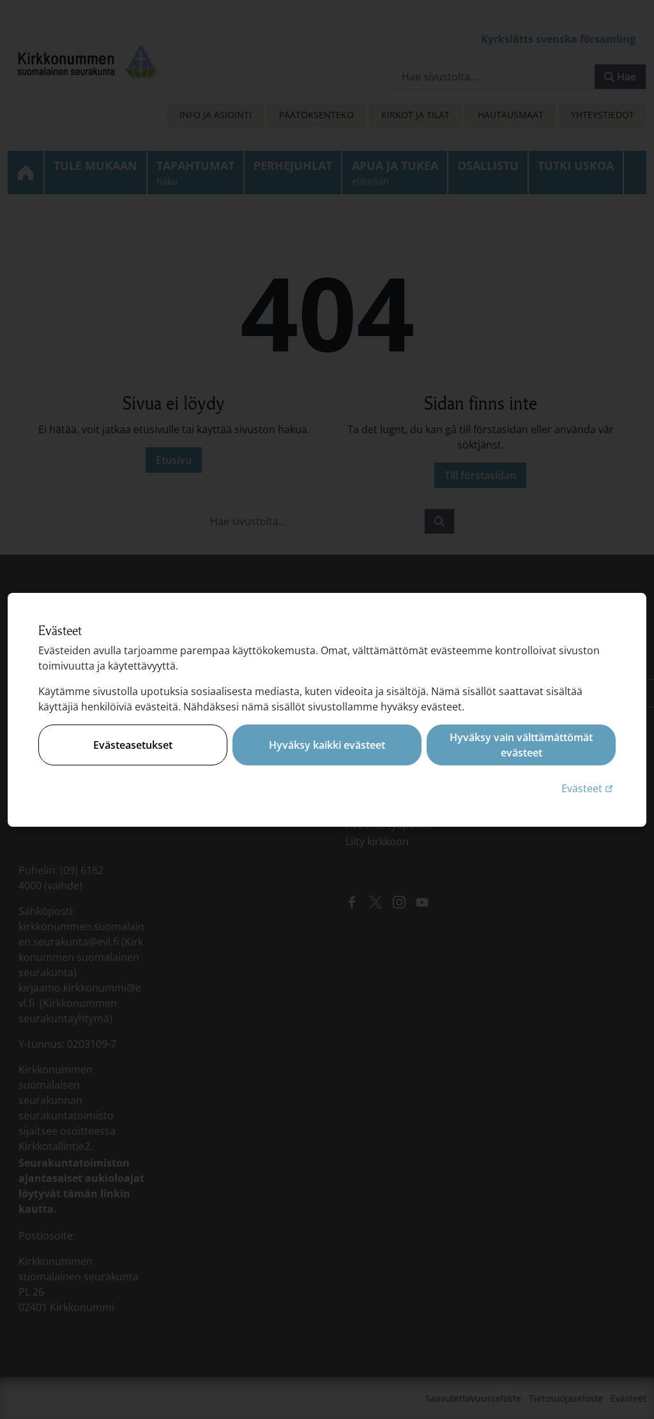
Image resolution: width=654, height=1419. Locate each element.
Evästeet (588, 788)
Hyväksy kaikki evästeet (327, 745)
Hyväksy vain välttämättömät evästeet (521, 745)
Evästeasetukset (132, 745)
